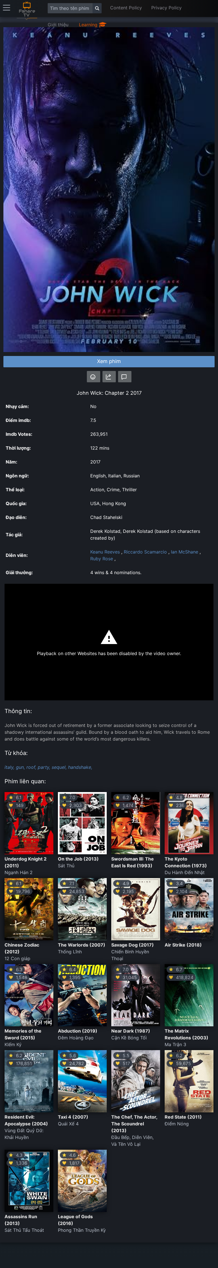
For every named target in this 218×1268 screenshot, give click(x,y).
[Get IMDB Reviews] (93, 376)
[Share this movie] (109, 376)
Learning (89, 24)
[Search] (97, 8)
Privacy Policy (166, 7)
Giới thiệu (58, 24)
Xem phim (109, 361)
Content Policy (126, 7)
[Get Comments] (124, 376)
